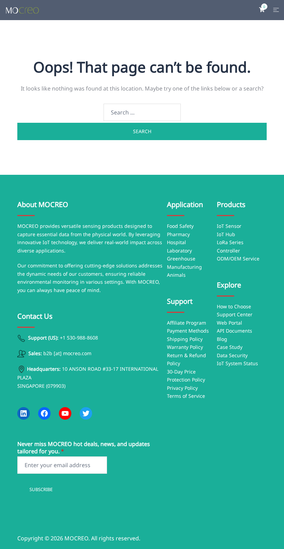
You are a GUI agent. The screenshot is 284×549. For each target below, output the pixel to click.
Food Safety (180, 226)
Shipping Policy (185, 339)
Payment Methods (188, 330)
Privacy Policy (182, 388)
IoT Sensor (229, 226)
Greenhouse (181, 258)
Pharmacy (178, 234)
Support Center (234, 314)
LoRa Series (230, 242)
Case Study (229, 347)
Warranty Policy (185, 347)
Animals (176, 275)
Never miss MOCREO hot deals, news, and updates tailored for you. (83, 447)
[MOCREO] (22, 10)
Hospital (176, 242)
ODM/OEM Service (238, 258)
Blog (222, 339)
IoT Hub (226, 234)
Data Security (232, 355)
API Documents (234, 330)
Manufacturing (184, 267)
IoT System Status (237, 363)
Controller (228, 250)
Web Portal (229, 322)
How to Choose (234, 306)
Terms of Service (186, 396)
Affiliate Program (186, 322)
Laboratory (179, 250)
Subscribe (41, 489)
